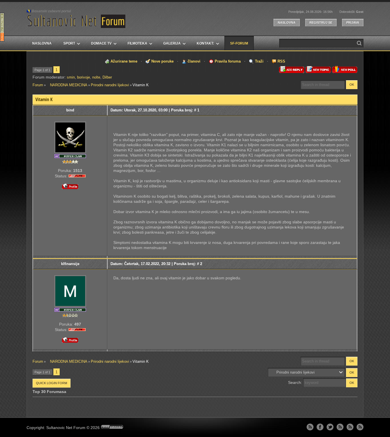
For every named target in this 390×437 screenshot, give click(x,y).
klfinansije (70, 264)
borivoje (83, 77)
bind (70, 110)
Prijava (352, 22)
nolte (96, 77)
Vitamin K (140, 85)
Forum (38, 85)
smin (71, 77)
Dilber (107, 77)
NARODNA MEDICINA (67, 85)
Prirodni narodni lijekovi (110, 85)
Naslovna (286, 22)
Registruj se (320, 22)
